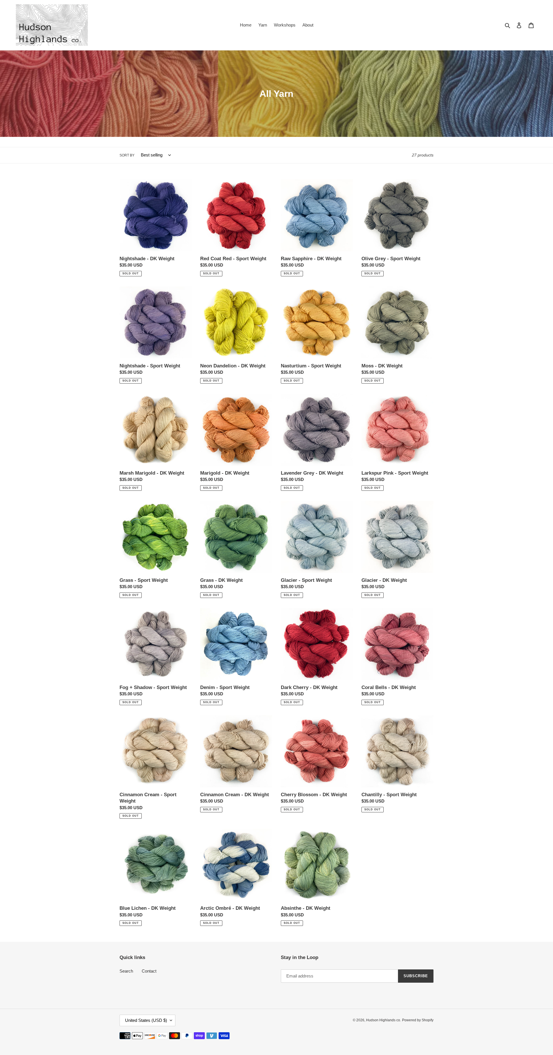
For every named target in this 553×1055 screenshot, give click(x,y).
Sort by (127, 155)
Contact (149, 971)
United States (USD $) (146, 1020)
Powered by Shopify (417, 1020)
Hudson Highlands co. (383, 1020)
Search (126, 971)
